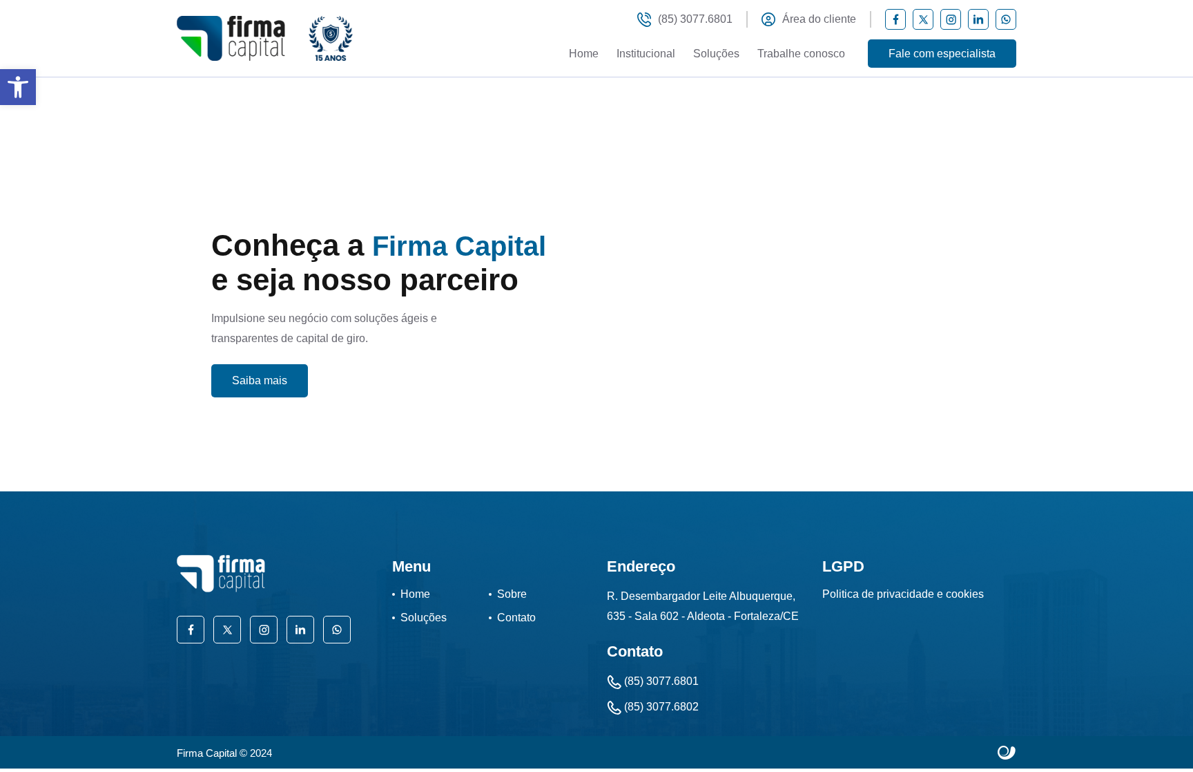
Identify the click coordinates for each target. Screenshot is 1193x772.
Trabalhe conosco (801, 53)
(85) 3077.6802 (660, 707)
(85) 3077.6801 (695, 19)
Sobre (512, 594)
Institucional (646, 53)
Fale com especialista (942, 53)
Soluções (716, 53)
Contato (516, 617)
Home (584, 53)
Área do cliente (819, 19)
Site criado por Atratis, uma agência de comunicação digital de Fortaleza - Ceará (1007, 753)
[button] (18, 87)
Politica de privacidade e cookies (903, 594)
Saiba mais (259, 380)
